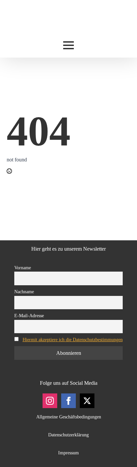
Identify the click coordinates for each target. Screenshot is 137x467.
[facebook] (68, 400)
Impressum (68, 452)
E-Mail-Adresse (29, 315)
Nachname (24, 291)
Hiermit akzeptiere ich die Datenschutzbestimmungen (73, 339)
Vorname (22, 267)
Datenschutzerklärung (68, 434)
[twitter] (87, 400)
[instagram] (50, 400)
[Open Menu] (68, 45)
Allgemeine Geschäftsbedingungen (68, 416)
